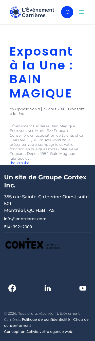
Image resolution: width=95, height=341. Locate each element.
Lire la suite (20, 162)
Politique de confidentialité (46, 319)
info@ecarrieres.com (25, 219)
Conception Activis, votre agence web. (38, 331)
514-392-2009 (18, 227)
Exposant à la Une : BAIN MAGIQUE (41, 72)
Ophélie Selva (27, 109)
